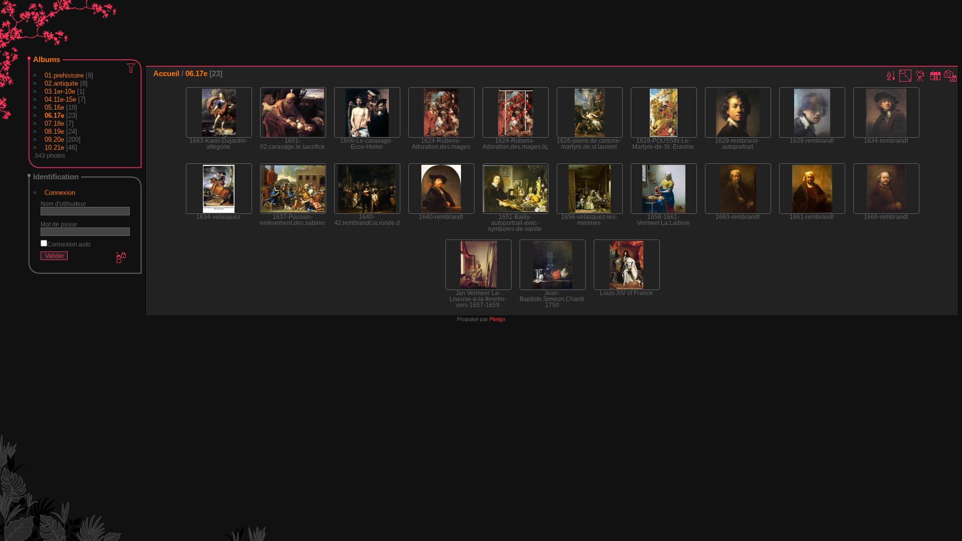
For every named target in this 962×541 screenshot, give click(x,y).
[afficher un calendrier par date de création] (950, 75)
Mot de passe (59, 224)
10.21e (54, 147)
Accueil (166, 73)
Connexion (60, 192)
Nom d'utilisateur (63, 203)
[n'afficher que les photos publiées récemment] (131, 67)
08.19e (54, 131)
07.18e (54, 123)
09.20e (54, 139)
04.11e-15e (60, 99)
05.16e (54, 107)
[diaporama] (920, 75)
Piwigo (497, 319)
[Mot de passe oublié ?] (120, 257)
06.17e (54, 115)
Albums (46, 59)
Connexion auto (69, 244)
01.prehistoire (64, 75)
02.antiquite (61, 83)
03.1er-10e (60, 91)
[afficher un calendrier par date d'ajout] (935, 75)
